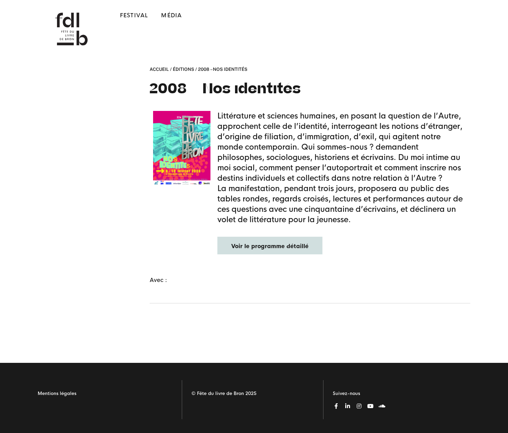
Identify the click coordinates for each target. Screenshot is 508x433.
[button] (269, 245)
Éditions (183, 69)
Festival (134, 15)
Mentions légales (57, 393)
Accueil (159, 69)
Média (171, 15)
